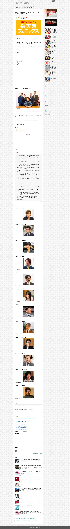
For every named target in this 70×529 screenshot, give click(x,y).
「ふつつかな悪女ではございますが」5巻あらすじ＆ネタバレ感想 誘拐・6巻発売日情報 (53, 42)
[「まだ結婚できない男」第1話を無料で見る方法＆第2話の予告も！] (17, 485)
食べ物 (46, 111)
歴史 (45, 100)
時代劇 (46, 96)
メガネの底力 (33, 527)
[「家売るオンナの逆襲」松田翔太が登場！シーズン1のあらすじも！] (17, 508)
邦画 (45, 110)
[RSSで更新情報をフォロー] (54, 1)
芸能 (29, 7)
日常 (31, 7)
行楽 (27, 7)
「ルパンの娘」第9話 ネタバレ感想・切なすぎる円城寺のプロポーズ (30, 488)
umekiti (41, 453)
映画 (23, 7)
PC (45, 85)
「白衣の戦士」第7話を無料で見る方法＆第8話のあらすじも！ (29, 511)
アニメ (46, 86)
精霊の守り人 (47, 105)
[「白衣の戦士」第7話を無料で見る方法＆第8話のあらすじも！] (17, 513)
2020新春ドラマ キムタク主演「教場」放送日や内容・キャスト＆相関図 (26, 520)
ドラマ (25, 7)
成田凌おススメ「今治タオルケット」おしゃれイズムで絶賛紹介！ (25, 518)
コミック (20, 7)
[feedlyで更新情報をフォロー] (53, 1)
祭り (45, 104)
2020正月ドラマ (35, 453)
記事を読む (20, 469)
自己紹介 (17, 7)
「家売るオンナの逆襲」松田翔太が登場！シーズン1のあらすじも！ (30, 505)
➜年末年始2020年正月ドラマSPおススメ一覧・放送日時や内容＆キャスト (25, 418)
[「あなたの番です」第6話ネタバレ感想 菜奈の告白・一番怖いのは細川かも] (17, 467)
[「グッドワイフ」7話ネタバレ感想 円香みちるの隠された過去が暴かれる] (17, 502)
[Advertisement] (28, 77)
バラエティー (47, 91)
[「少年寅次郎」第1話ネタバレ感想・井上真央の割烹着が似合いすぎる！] (17, 479)
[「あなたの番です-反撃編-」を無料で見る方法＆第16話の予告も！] (17, 461)
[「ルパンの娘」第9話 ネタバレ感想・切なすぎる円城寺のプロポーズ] (17, 490)
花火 (45, 106)
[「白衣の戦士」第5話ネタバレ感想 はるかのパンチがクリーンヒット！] (17, 473)
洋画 (45, 101)
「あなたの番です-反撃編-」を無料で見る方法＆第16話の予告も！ (30, 459)
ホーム (14, 7)
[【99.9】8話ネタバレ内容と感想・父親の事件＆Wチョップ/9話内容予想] (17, 496)
